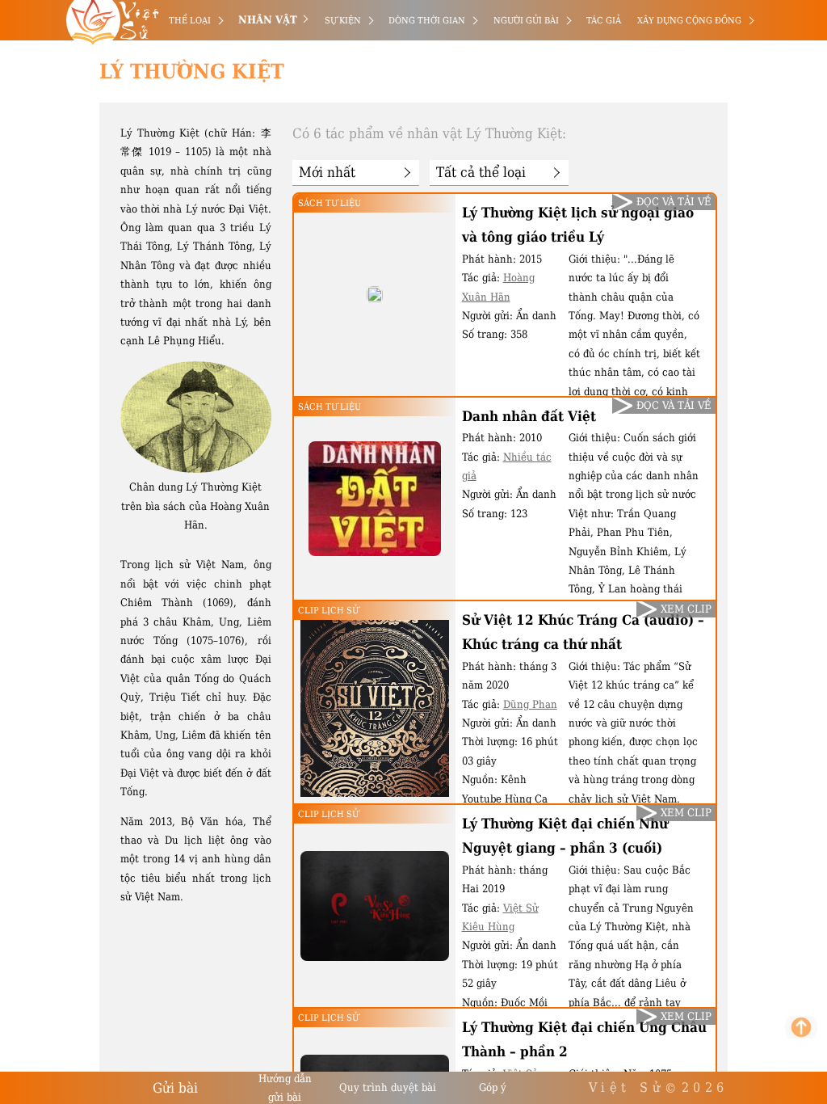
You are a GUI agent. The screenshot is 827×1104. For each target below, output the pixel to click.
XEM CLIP (686, 609)
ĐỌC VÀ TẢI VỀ (674, 202)
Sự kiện (343, 20)
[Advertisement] (83, 242)
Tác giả (603, 20)
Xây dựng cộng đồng (689, 20)
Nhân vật (267, 20)
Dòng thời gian (426, 20)
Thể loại (190, 20)
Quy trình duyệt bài (387, 1087)
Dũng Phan (530, 704)
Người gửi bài (526, 20)
